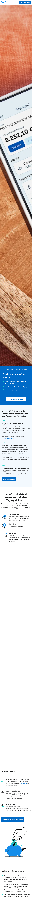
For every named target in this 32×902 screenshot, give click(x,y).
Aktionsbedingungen (8, 438)
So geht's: (21, 416)
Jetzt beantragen (9, 479)
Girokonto (23, 390)
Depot (7, 392)
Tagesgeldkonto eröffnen (16, 399)
